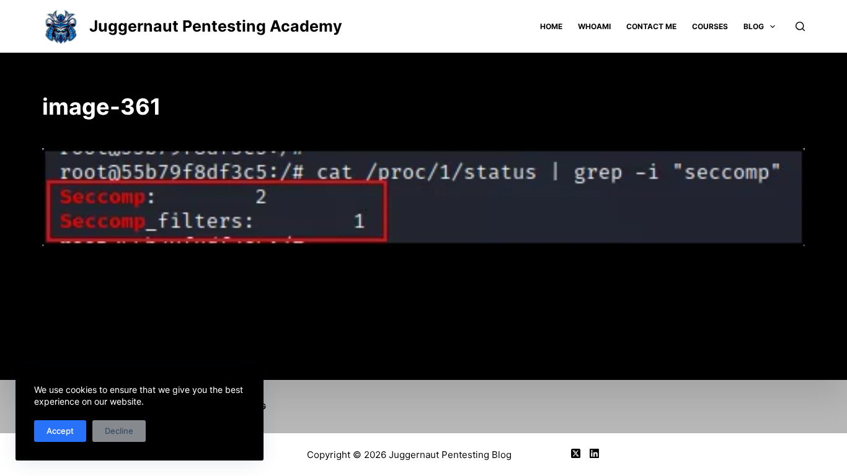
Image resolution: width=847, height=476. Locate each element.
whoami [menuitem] (594, 26)
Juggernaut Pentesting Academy (215, 26)
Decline (119, 431)
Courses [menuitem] (710, 26)
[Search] (800, 26)
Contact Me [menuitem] (651, 26)
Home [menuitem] (551, 26)
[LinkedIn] (594, 453)
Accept (60, 431)
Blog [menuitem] (753, 26)
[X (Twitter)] (575, 453)
